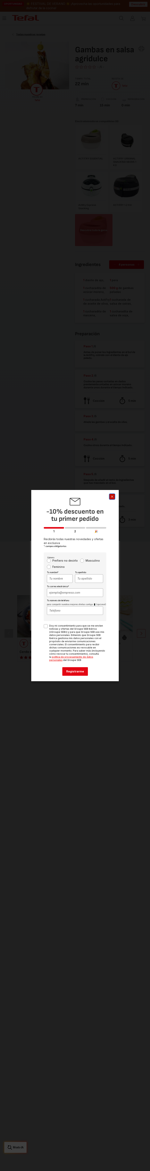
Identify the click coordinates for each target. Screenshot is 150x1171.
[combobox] (60, 578)
